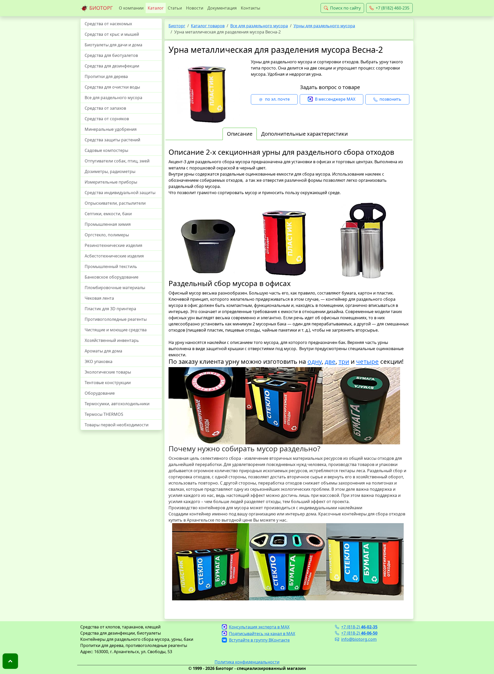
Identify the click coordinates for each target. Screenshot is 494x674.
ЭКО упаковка (98, 361)
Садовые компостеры (106, 150)
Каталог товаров (208, 26)
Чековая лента (99, 298)
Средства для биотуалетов (111, 55)
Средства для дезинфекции (112, 66)
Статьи (175, 8)
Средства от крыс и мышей (112, 34)
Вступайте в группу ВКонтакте (259, 640)
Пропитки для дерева (106, 76)
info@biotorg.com (359, 639)
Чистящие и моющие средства (116, 330)
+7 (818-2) (359, 627)
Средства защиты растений (112, 140)
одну (314, 361)
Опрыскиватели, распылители (115, 203)
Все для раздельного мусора (113, 97)
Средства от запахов (105, 108)
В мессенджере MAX (335, 99)
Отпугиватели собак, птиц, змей (117, 161)
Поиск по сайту (345, 8)
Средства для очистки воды (112, 87)
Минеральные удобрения (111, 129)
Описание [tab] (239, 133)
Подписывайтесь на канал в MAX (262, 633)
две (330, 361)
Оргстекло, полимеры (107, 235)
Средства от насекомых (108, 24)
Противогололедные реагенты (116, 319)
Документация (222, 8)
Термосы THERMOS (104, 414)
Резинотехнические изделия (113, 245)
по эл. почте (277, 99)
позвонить (390, 99)
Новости (194, 8)
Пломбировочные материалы (115, 287)
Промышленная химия (108, 224)
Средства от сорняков (107, 119)
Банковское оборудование (111, 277)
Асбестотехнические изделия (114, 256)
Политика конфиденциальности (247, 662)
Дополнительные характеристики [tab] (304, 133)
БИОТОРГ (100, 7)
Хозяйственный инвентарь (112, 340)
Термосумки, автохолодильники (117, 404)
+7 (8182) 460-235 (392, 8)
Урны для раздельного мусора (324, 26)
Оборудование (100, 393)
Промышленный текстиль (111, 266)
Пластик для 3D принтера (110, 309)
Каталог (156, 8)
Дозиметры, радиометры (110, 171)
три (344, 361)
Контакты (250, 8)
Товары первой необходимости (116, 425)
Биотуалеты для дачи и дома (113, 45)
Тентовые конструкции (108, 382)
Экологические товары (108, 372)
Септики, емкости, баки (108, 214)
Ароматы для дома (103, 351)
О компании (131, 8)
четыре (367, 361)
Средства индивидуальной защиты (120, 192)
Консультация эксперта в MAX (259, 627)
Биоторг (177, 26)
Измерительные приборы (111, 182)
